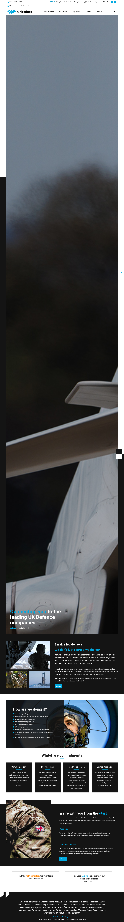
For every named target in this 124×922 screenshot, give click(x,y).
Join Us (58, 686)
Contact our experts (33, 878)
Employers (76, 12)
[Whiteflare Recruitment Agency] (19, 11)
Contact (99, 12)
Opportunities (49, 12)
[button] (112, 2)
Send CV (86, 881)
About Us (87, 12)
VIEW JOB (105, 2)
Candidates (63, 12)
